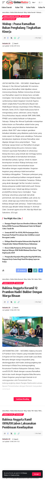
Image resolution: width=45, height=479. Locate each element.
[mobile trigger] (4, 2)
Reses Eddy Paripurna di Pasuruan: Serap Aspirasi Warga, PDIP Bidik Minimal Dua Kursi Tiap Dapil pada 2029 (21, 250)
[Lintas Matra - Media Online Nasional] (17, 2)
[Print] (40, 270)
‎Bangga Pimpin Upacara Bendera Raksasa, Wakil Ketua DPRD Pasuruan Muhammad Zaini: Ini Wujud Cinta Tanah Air (22, 226)
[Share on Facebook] (7, 38)
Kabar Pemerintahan (11, 16)
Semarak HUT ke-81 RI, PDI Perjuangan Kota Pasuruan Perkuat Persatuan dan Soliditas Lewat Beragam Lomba (21, 235)
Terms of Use (15, 475)
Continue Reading (22, 399)
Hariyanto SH (6, 43)
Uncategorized (9, 19)
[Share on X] (11, 38)
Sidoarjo (25, 16)
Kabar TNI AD (8, 283)
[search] (29, 2)
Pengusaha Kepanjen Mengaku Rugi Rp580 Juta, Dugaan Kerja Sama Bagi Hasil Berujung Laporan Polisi (21, 259)
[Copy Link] (18, 38)
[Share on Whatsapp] (15, 38)
